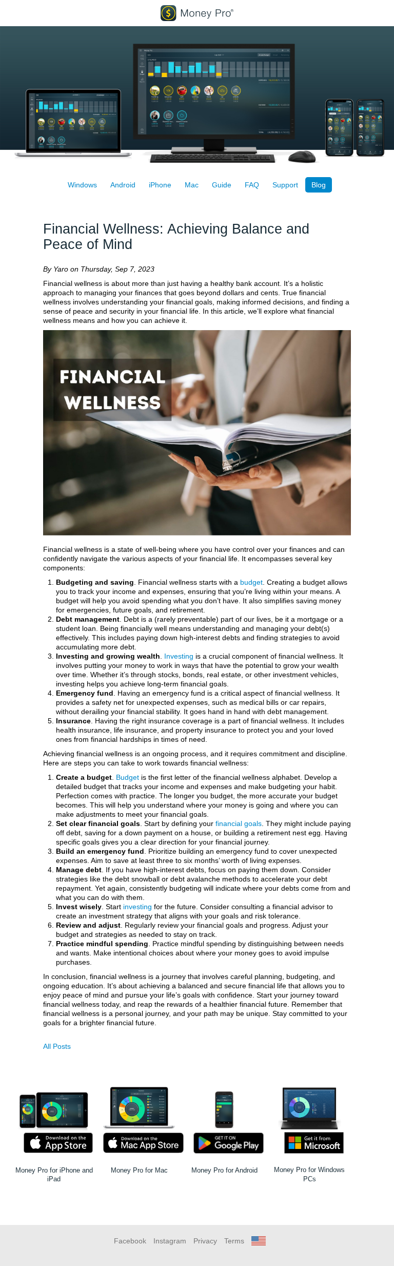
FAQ (252, 185)
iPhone (160, 185)
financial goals (238, 823)
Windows (82, 185)
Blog (318, 185)
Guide (221, 185)
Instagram (169, 1240)
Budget (127, 777)
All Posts (57, 1046)
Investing (178, 656)
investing (137, 907)
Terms (234, 1240)
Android (122, 185)
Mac (192, 185)
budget (251, 582)
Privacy (205, 1240)
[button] (258, 1240)
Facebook (130, 1240)
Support (285, 185)
